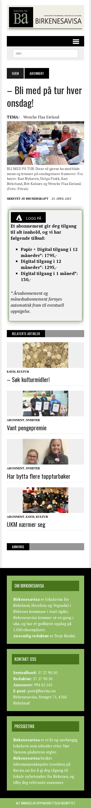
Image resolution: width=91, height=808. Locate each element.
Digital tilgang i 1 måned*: (49, 273)
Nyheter (33, 420)
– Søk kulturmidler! (28, 379)
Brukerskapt (37, 198)
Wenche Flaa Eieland (41, 116)
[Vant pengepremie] (45, 413)
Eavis (11, 371)
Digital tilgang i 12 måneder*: (41, 264)
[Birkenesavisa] (45, 18)
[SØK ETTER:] (45, 53)
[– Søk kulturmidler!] (45, 364)
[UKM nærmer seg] (45, 509)
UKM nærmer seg (26, 524)
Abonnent (15, 420)
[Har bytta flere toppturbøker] (45, 461)
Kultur (23, 371)
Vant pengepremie (27, 427)
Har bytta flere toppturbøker (39, 475)
